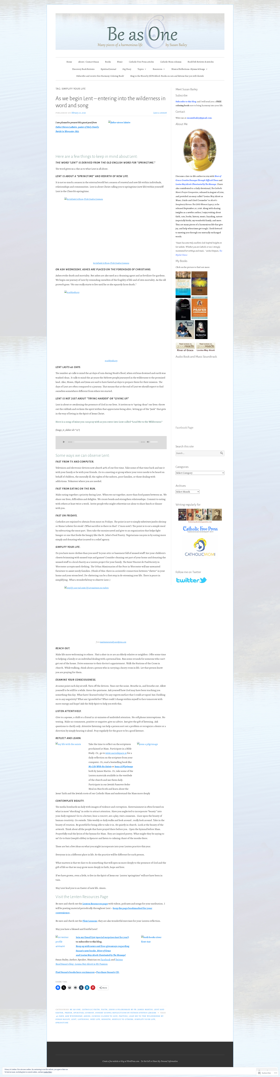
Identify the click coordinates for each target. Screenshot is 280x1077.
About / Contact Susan (88, 61)
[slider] (154, 441)
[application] (111, 442)
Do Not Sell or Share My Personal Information (159, 1061)
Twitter (119, 959)
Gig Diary (126, 69)
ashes (87, 1016)
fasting (123, 1016)
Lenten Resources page (95, 903)
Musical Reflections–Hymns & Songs (188, 69)
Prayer (68, 1012)
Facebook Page (184, 427)
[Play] (63, 442)
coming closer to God (105, 1016)
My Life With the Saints (100, 766)
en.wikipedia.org (111, 360)
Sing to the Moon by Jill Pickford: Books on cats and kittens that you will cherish (167, 75)
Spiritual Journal (108, 69)
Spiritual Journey (84, 1012)
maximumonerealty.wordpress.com (113, 642)
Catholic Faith (91, 1009)
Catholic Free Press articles (141, 61)
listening (83, 1019)
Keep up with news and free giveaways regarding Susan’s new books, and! (102, 951)
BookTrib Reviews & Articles (201, 61)
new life (95, 1019)
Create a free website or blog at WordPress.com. (121, 1061)
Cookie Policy (47, 1072)
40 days (60, 1016)
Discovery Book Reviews (83, 69)
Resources (157, 69)
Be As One (75, 1009)
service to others (122, 1019)
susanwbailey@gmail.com (199, 117)
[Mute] (148, 442)
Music (120, 61)
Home (69, 61)
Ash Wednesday (73, 1016)
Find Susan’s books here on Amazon (75, 972)
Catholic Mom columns (170, 61)
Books (108, 61)
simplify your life (145, 1019)
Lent (73, 1019)
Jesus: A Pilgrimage (124, 766)
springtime (62, 1022)
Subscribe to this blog (186, 101)
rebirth (106, 1019)
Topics (141, 69)
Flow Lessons (90, 921)
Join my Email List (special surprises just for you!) (102, 937)
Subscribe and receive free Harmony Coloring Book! (100, 75)
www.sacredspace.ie (116, 753)
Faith (104, 1009)
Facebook (105, 959)
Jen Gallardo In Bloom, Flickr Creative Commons (111, 263)
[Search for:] (200, 453)
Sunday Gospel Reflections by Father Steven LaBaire (125, 1012)
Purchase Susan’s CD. (107, 972)
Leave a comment (160, 112)
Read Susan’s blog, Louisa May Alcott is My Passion (82, 964)
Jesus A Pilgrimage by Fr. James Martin (131, 1009)
